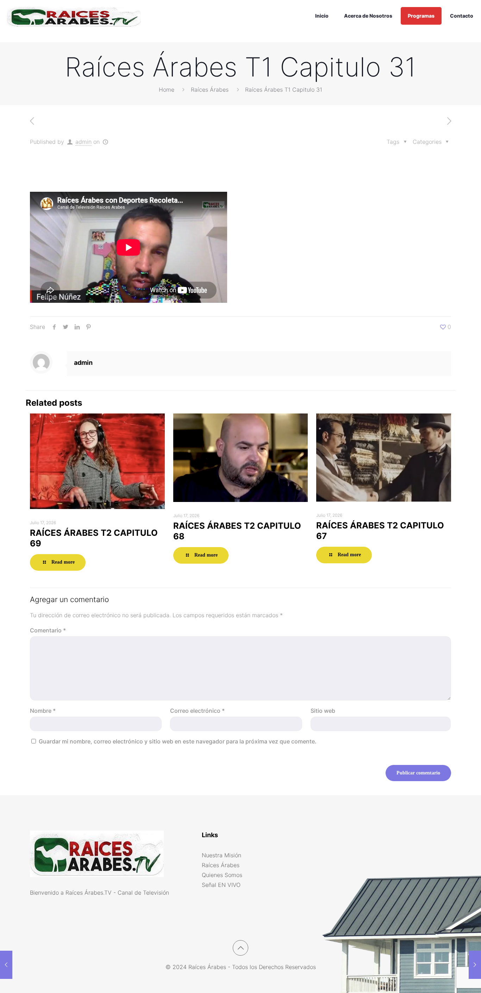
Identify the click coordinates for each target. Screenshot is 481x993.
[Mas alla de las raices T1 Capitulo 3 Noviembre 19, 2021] (475, 965)
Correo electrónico (197, 710)
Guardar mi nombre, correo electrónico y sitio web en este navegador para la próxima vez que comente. (178, 741)
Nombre (43, 710)
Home (166, 89)
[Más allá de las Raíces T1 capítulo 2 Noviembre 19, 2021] (6, 965)
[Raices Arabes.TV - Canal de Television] (74, 16)
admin (83, 141)
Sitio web (323, 710)
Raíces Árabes (210, 89)
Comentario (48, 630)
